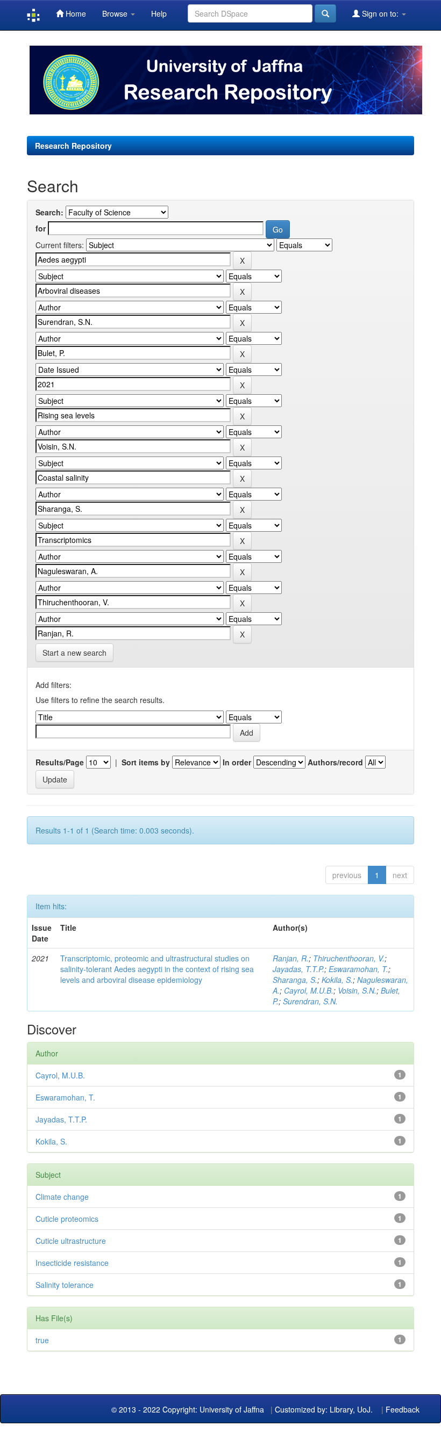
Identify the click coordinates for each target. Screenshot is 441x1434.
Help (159, 13)
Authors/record (335, 762)
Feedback (402, 1409)
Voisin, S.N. (357, 990)
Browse (116, 13)
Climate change (62, 1196)
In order (237, 762)
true (42, 1340)
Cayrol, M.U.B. (308, 990)
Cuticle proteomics (66, 1218)
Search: (49, 212)
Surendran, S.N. (310, 1001)
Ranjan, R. (291, 958)
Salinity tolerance (64, 1284)
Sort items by (146, 762)
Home (74, 13)
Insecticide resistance (72, 1262)
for (40, 228)
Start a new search (74, 652)
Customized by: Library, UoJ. (324, 1409)
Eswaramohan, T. (358, 969)
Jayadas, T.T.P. (298, 969)
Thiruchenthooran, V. (349, 958)
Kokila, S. (337, 979)
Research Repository (73, 145)
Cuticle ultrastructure (70, 1240)
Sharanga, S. (295, 979)
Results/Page (59, 762)
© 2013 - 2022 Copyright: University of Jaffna (188, 1409)
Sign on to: (380, 13)
